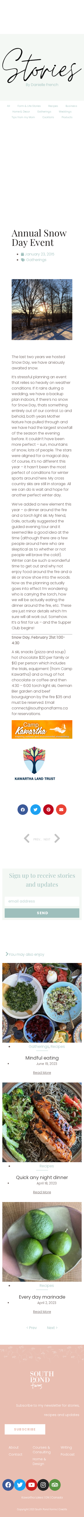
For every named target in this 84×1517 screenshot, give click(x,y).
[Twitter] (20, 1485)
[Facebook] (8, 1485)
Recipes (53, 106)
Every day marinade (42, 1297)
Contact (15, 1454)
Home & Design (39, 1461)
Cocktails (48, 117)
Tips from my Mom (23, 117)
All (8, 106)
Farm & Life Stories (29, 106)
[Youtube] (31, 1485)
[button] (23, 809)
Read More (42, 1072)
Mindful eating (42, 1058)
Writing (66, 1447)
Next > (52, 1327)
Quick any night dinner (42, 1177)
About (14, 1447)
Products (67, 117)
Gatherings (44, 111)
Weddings (65, 111)
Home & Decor (21, 111)
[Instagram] (43, 1485)
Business (71, 106)
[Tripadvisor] (55, 1485)
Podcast (68, 1454)
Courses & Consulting (42, 1449)
